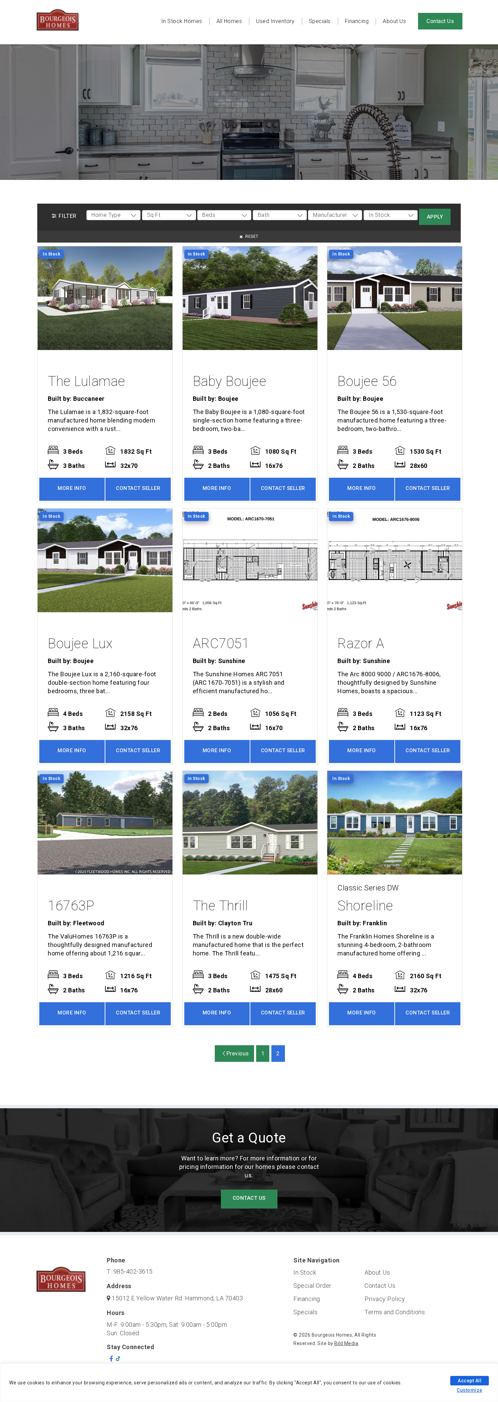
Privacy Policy (385, 1298)
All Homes (229, 21)
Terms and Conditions (395, 1312)
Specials (320, 21)
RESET (251, 236)
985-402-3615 (133, 1271)
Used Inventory (275, 21)
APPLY (435, 217)
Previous (237, 1053)
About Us (394, 21)
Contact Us (440, 21)
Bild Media (346, 1343)
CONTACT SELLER (138, 488)
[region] (249, 1382)
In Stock (304, 1272)
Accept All (469, 1380)
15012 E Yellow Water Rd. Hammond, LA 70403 (177, 1298)
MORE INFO (72, 488)
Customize (469, 1390)
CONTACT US (249, 1198)
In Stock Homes (181, 21)
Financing (357, 21)
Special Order (312, 1285)
